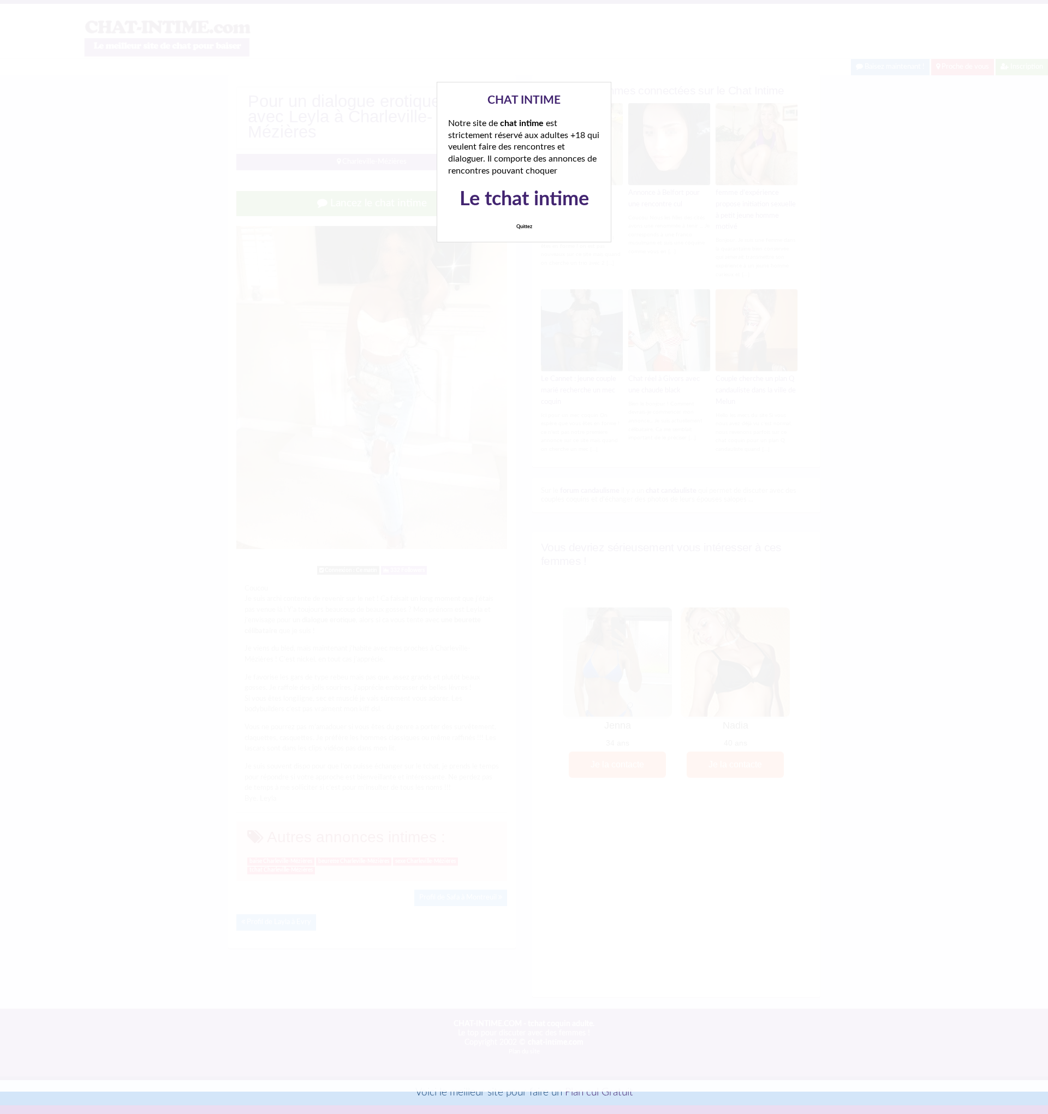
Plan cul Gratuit (599, 1092)
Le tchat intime (524, 199)
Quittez (524, 226)
